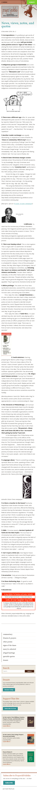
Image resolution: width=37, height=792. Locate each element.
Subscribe (9, 783)
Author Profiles (8, 789)
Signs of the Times (9, 645)
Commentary (7, 634)
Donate (32, 2)
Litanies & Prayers (9, 638)
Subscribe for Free (10, 708)
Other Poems (7, 642)
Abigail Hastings (9, 653)
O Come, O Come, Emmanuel (23, 204)
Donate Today (9, 690)
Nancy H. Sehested (9, 649)
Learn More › (7, 726)
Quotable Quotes (9, 656)
